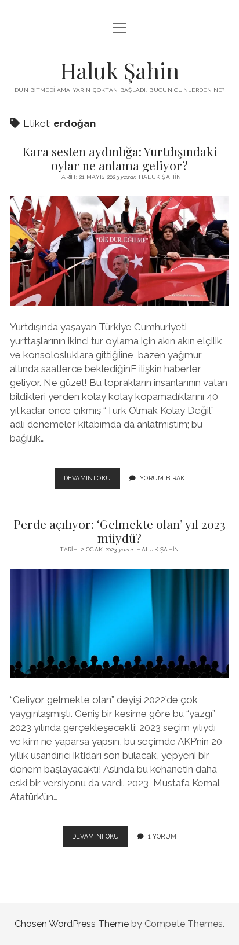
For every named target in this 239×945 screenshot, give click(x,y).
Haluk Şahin (119, 70)
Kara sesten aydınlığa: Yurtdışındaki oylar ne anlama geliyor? (120, 158)
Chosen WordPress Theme (72, 923)
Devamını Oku (92, 481)
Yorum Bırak (162, 478)
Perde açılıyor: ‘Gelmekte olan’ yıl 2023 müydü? (119, 531)
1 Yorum (162, 836)
